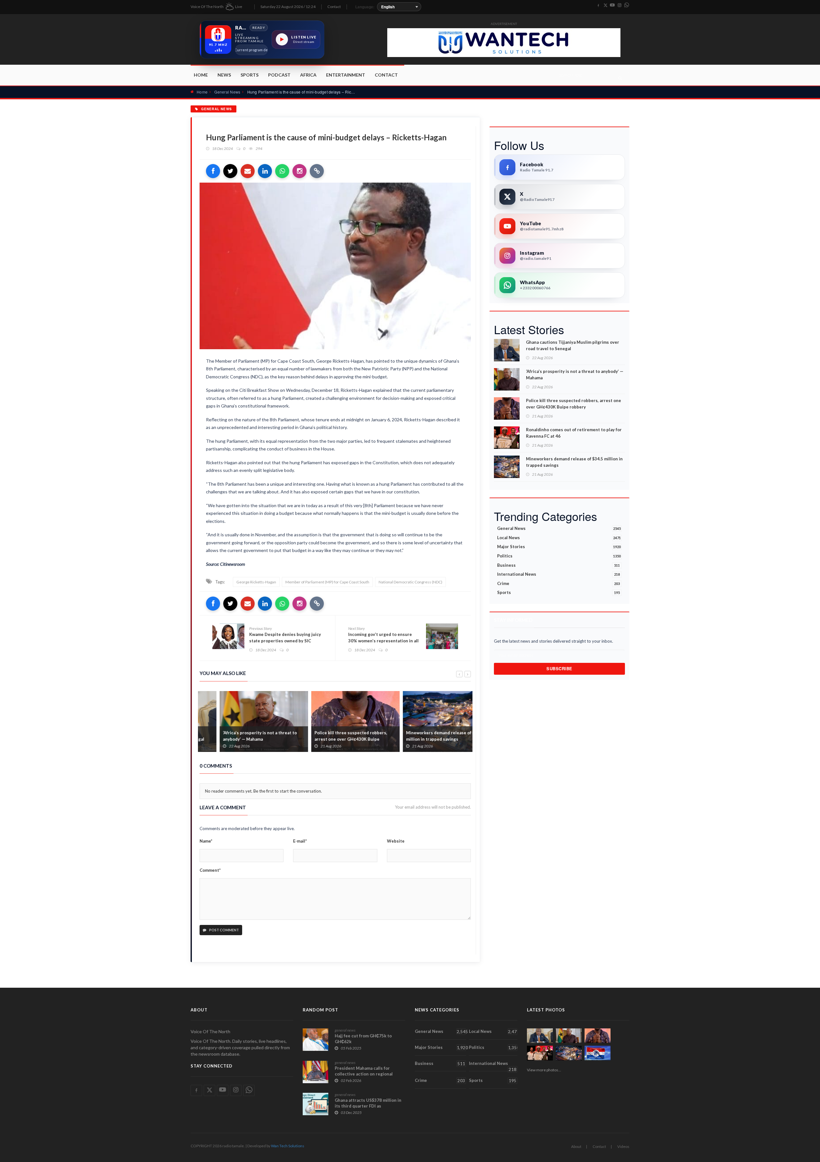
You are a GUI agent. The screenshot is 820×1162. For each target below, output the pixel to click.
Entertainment (345, 75)
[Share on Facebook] (213, 171)
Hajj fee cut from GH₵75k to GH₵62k (363, 1038)
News (224, 75)
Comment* (210, 870)
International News (558, 574)
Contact (334, 6)
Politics (559, 555)
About (576, 1146)
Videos (623, 1146)
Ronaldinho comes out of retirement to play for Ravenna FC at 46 (574, 433)
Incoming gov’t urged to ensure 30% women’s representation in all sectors (383, 641)
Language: (364, 7)
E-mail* (300, 841)
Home (201, 75)
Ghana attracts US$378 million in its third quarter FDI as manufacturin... (368, 1106)
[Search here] (620, 77)
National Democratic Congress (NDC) (410, 582)
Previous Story (260, 628)
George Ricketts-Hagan (256, 582)
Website (396, 841)
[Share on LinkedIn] (265, 171)
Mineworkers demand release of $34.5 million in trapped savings (424, 736)
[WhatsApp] (626, 5)
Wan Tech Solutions (287, 1145)
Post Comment (224, 930)
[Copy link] (317, 171)
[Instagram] (619, 5)
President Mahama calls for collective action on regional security (364, 1074)
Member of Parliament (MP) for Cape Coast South (327, 582)
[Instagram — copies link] (299, 171)
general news (345, 1030)
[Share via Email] (248, 171)
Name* (206, 841)
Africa (308, 75)
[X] (605, 5)
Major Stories (559, 546)
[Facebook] (598, 5)
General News (227, 92)
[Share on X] (230, 171)
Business (558, 565)
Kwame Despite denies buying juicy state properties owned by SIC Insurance (285, 641)
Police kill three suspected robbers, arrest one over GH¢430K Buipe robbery (330, 739)
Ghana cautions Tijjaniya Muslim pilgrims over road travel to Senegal (572, 345)
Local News (559, 537)
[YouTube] (612, 5)
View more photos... (544, 1069)
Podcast (279, 75)
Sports (249, 75)
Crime (558, 583)
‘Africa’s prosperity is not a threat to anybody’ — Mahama (240, 736)
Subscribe (559, 668)
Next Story (356, 628)
